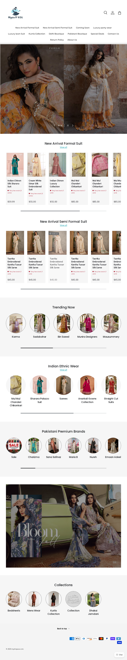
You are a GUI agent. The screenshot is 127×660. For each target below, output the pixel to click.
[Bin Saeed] (63, 323)
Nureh (93, 457)
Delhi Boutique (56, 34)
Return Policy (57, 40)
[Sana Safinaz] (53, 445)
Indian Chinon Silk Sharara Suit (14, 183)
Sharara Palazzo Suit (39, 400)
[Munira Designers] (87, 323)
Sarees (63, 398)
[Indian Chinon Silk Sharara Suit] (15, 165)
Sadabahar (39, 336)
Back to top (62, 628)
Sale (13, 457)
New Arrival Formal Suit (27, 28)
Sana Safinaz (53, 457)
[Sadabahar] (39, 323)
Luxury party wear (102, 28)
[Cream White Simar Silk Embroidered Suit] (36, 165)
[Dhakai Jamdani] (93, 599)
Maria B (73, 457)
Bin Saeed (63, 336)
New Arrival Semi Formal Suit (57, 28)
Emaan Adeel (113, 457)
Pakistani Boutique (77, 34)
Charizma (33, 457)
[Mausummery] (111, 323)
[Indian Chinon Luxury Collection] (57, 165)
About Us (72, 40)
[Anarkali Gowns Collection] (87, 385)
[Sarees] (63, 385)
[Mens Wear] (34, 599)
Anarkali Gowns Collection (87, 400)
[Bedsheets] (14, 599)
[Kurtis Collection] (53, 599)
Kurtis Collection (37, 34)
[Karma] (16, 323)
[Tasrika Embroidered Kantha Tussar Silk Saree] (15, 243)
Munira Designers (87, 336)
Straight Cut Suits (111, 400)
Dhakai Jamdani (93, 612)
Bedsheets (14, 610)
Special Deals (97, 34)
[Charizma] (34, 445)
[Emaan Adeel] (113, 445)
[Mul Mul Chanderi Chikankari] (79, 165)
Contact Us (113, 34)
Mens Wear (33, 610)
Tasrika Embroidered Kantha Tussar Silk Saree (15, 263)
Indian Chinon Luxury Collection (57, 183)
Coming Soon (83, 28)
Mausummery (111, 336)
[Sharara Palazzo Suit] (39, 385)
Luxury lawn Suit (16, 34)
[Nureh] (93, 445)
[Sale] (14, 445)
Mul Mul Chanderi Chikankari (76, 183)
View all (63, 147)
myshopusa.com (17, 649)
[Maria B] (73, 445)
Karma (16, 336)
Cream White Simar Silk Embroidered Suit (35, 185)
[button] (119, 13)
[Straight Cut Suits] (111, 385)
